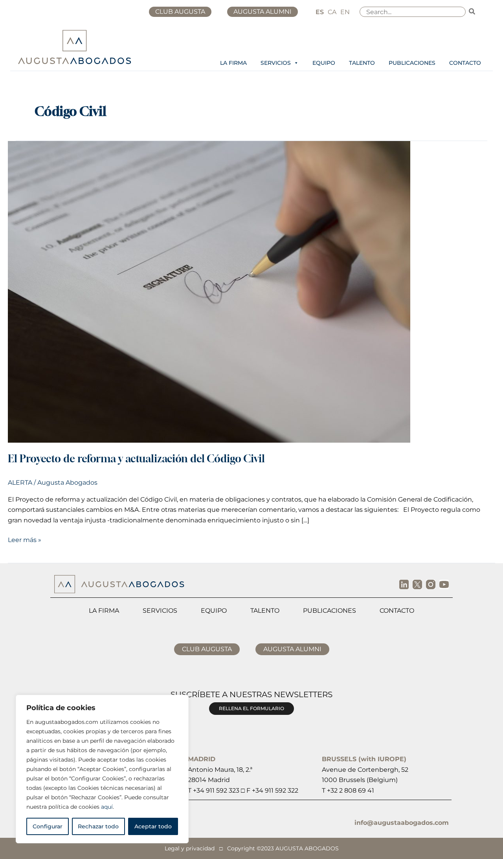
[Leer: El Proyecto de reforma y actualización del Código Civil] (209, 291)
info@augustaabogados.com (401, 822)
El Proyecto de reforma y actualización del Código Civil (136, 458)
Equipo (214, 610)
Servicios (160, 610)
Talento (264, 610)
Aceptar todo (153, 826)
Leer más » (24, 539)
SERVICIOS (276, 62)
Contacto (397, 610)
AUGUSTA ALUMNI (262, 11)
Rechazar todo (98, 826)
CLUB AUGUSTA (180, 11)
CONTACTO (465, 62)
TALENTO (362, 62)
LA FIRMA (233, 62)
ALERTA (20, 482)
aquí (107, 806)
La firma (104, 610)
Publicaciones (329, 610)
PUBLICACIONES (412, 62)
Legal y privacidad (190, 848)
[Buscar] (472, 12)
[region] (102, 769)
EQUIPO (323, 62)
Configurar (47, 826)
